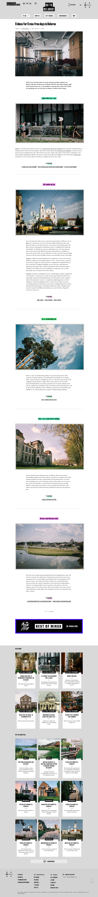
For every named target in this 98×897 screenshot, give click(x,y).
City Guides (49, 16)
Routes (37, 16)
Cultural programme (25, 28)
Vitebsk (28, 274)
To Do (24, 16)
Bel (30, 3)
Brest (27, 243)
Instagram (36, 877)
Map (74, 16)
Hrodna (28, 258)
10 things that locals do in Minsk (52, 149)
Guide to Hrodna (48, 300)
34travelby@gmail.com (72, 877)
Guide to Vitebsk (57, 300)
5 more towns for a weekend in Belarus (62, 601)
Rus (24, 3)
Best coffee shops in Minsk (70, 167)
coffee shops (77, 155)
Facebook (36, 880)
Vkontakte (36, 882)
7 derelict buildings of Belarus (49, 499)
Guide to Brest (40, 300)
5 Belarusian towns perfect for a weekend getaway (39, 601)
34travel (36, 28)
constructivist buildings (64, 151)
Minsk (17, 149)
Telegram (36, 885)
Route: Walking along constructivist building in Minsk (50, 167)
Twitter (36, 887)
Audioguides (63, 16)
